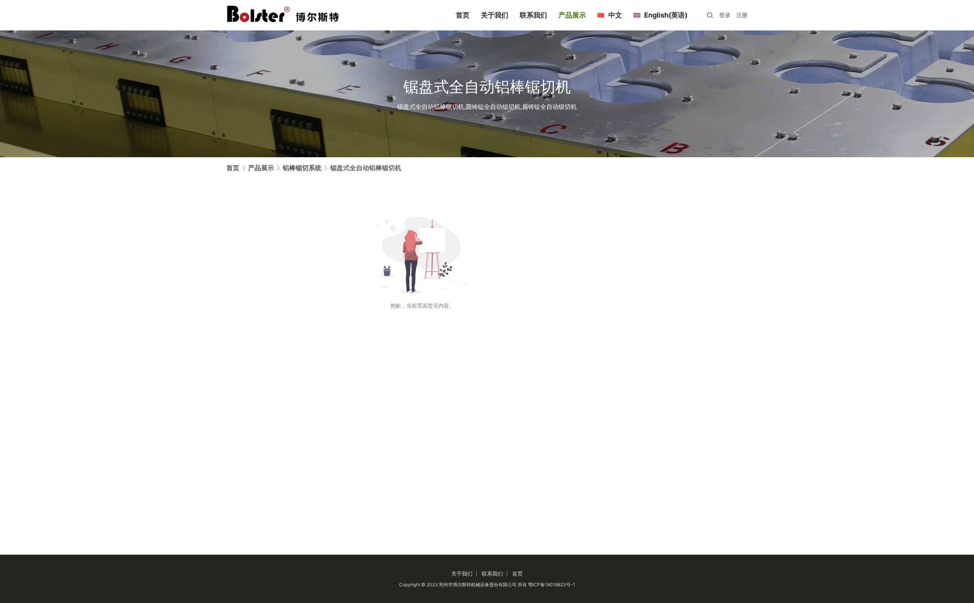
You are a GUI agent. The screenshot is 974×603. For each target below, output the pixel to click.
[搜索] (710, 15)
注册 (742, 15)
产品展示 (572, 15)
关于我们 (494, 15)
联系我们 (533, 15)
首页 (462, 15)
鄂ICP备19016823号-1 (551, 584)
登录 (724, 15)
